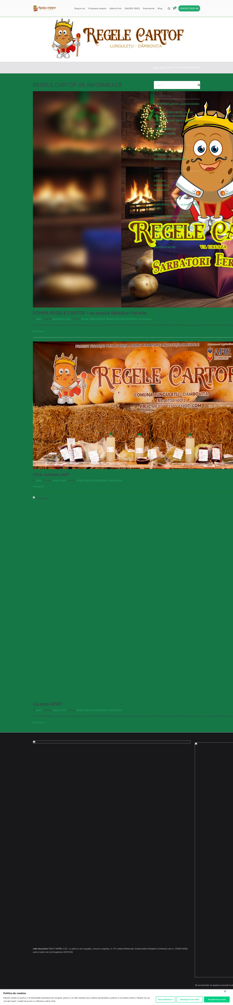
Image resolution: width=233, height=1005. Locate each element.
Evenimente (149, 8)
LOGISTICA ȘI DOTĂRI (164, 133)
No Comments (145, 319)
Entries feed (160, 180)
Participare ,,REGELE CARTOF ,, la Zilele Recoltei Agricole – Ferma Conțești (173, 114)
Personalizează (164, 999)
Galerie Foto (115, 8)
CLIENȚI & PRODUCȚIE (165, 128)
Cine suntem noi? (51, 474)
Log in (157, 175)
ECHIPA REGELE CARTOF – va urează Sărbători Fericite (90, 313)
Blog (160, 8)
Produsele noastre (97, 8)
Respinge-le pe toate (189, 999)
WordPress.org (161, 189)
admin (38, 319)
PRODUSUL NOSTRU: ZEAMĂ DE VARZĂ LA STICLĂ (175, 122)
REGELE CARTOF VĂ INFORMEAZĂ (121, 319)
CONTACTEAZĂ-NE (189, 8)
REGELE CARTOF (97, 319)
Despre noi (79, 8)
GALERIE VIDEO (132, 8)
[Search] (197, 85)
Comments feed (161, 185)
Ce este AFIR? (47, 704)
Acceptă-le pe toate (217, 999)
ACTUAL (85, 319)
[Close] (228, 991)
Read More (38, 331)
